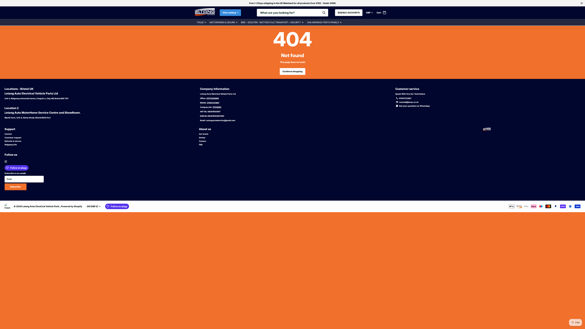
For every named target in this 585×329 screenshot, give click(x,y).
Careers (202, 141)
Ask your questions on (414, 106)
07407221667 (213, 103)
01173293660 (212, 98)
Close (581, 3)
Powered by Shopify (71, 206)
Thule (200, 22)
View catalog (229, 12)
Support (10, 129)
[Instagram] (6, 161)
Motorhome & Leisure (222, 22)
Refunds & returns (13, 141)
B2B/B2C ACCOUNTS (349, 12)
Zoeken (324, 12)
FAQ (200, 144)
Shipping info (11, 144)
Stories (202, 137)
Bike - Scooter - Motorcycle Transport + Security (271, 22)
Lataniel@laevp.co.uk (408, 102)
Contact (8, 134)
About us (205, 129)
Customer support (13, 137)
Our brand (203, 134)
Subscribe (15, 186)
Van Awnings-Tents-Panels (323, 22)
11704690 (217, 107)
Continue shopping (292, 71)
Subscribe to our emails (15, 173)
